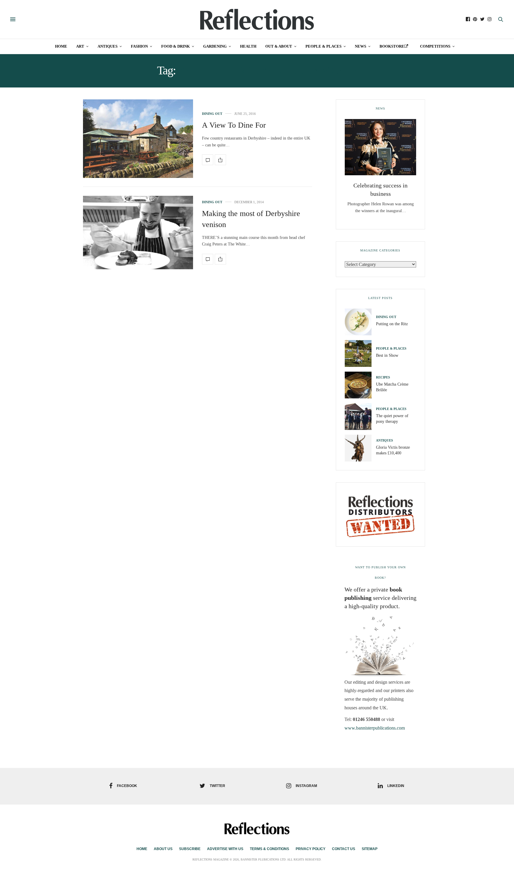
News (360, 46)
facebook (127, 786)
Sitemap (369, 849)
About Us (163, 849)
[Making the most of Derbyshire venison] (138, 232)
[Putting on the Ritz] (360, 322)
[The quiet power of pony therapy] (360, 416)
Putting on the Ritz (392, 324)
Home (61, 46)
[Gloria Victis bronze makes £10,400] (360, 448)
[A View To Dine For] (138, 138)
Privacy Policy (310, 849)
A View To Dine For (234, 125)
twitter (217, 786)
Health (248, 46)
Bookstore (392, 46)
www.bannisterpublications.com (374, 727)
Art (80, 46)
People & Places (323, 46)
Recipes (383, 377)
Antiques (107, 46)
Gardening (215, 46)
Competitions (435, 46)
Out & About (278, 46)
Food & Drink (175, 46)
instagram (306, 786)
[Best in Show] (360, 353)
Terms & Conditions (269, 849)
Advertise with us (225, 849)
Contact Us (343, 849)
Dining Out (212, 113)
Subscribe (189, 849)
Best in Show (387, 355)
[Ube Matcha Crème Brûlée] (360, 385)
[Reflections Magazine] (257, 19)
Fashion (139, 46)
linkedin (395, 786)
